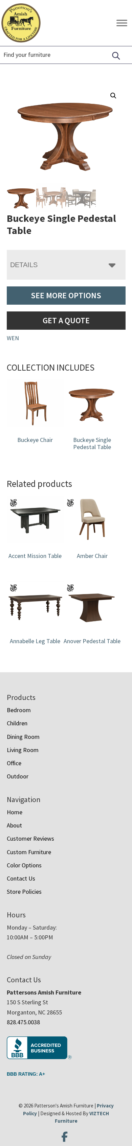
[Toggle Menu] (121, 23)
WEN (13, 338)
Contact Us (21, 878)
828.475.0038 (23, 1022)
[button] (113, 96)
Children (17, 723)
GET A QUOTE (66, 320)
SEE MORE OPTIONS (66, 295)
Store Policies (24, 891)
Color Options (24, 865)
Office (14, 763)
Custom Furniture (29, 852)
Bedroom (19, 710)
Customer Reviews (30, 838)
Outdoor (17, 776)
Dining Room (23, 737)
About (14, 825)
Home (14, 812)
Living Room (23, 750)
